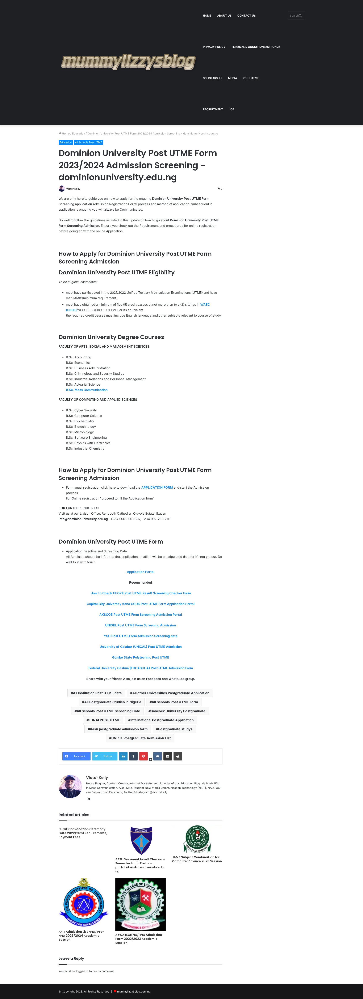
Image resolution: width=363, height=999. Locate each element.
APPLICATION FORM (157, 487)
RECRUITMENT (213, 109)
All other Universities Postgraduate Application (170, 693)
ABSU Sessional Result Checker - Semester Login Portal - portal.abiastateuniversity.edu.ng (140, 865)
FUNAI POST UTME (104, 720)
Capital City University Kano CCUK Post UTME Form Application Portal (141, 604)
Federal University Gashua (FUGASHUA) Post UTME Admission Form (140, 668)
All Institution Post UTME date (97, 693)
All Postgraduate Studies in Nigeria (112, 702)
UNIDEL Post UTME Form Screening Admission (140, 625)
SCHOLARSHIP (212, 78)
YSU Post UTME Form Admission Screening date (141, 636)
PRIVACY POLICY (214, 46)
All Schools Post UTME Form (175, 702)
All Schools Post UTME (88, 142)
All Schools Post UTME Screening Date (108, 711)
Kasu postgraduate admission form (119, 729)
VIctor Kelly (73, 188)
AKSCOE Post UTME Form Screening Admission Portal (140, 615)
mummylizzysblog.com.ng (134, 991)
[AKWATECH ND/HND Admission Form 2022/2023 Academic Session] (140, 904)
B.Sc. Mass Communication (87, 390)
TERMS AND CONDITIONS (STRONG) (255, 46)
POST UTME (251, 78)
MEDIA (232, 78)
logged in (82, 971)
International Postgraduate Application (162, 720)
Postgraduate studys (175, 729)
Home (65, 133)
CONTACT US (246, 15)
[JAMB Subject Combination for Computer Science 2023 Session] (197, 839)
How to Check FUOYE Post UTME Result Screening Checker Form (141, 593)
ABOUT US (224, 15)
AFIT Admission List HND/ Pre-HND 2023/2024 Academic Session (81, 936)
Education (78, 133)
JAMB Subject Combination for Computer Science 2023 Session (197, 859)
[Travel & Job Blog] (129, 62)
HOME (207, 15)
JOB (231, 109)
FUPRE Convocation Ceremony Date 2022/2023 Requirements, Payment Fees (83, 833)
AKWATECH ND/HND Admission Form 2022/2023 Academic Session (138, 939)
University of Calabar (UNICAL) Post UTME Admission (141, 647)
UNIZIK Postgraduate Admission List (141, 738)
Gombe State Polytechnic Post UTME (140, 657)
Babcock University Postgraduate (178, 711)
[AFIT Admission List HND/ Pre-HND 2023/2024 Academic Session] (84, 903)
